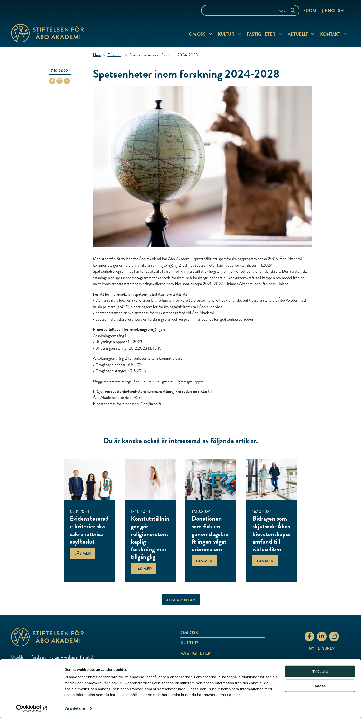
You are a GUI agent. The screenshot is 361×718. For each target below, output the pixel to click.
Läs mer (82, 553)
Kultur (226, 34)
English (334, 10)
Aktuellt (298, 34)
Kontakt (330, 34)
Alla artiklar (180, 600)
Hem (97, 55)
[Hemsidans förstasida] (67, 637)
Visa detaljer (75, 708)
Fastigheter (261, 34)
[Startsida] (47, 34)
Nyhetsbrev (322, 648)
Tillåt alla (320, 671)
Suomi (310, 10)
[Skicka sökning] (294, 10)
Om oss (197, 34)
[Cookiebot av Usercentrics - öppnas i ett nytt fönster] (31, 708)
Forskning (115, 55)
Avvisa (320, 686)
